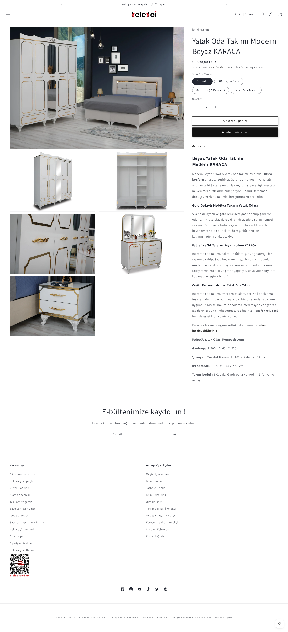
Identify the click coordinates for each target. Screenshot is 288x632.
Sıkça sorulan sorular (23, 474)
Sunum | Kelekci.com (159, 529)
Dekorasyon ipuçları (22, 481)
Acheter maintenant (235, 132)
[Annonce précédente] (61, 4)
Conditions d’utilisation (154, 617)
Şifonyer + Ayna (228, 81)
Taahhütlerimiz (155, 488)
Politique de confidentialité (124, 617)
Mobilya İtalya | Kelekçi (160, 515)
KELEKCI (68, 617)
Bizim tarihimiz (155, 481)
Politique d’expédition (182, 617)
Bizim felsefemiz (156, 495)
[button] (8, 14)
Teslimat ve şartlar (21, 502)
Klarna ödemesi (20, 495)
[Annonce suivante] (226, 4)
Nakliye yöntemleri (22, 529)
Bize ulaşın (17, 536)
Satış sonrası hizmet (22, 508)
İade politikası (19, 515)
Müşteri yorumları (157, 474)
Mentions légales (223, 617)
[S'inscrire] (174, 434)
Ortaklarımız (154, 502)
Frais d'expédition (219, 67)
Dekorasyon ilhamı (22, 550)
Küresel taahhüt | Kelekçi (162, 522)
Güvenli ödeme (19, 488)
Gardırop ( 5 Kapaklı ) (210, 90)
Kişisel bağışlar (156, 536)
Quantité (197, 99)
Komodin (202, 81)
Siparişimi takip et (21, 543)
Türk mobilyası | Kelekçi (161, 508)
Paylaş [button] (201, 146)
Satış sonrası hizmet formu (27, 522)
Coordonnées (204, 617)
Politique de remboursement (91, 617)
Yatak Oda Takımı (246, 90)
